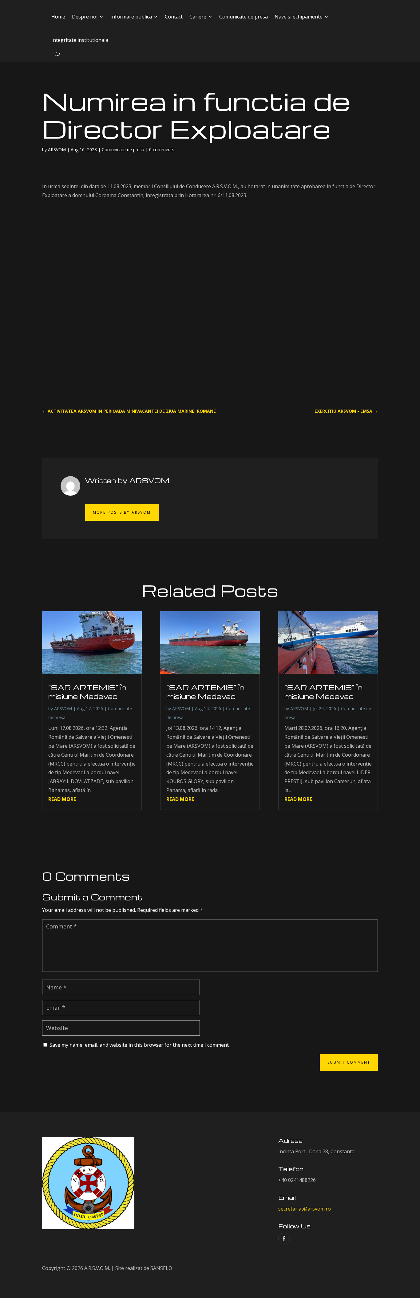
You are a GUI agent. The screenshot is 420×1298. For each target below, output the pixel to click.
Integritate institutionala (79, 40)
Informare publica (131, 16)
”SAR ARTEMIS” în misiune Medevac (87, 692)
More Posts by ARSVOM (122, 512)
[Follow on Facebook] (284, 1238)
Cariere (197, 16)
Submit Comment (348, 1062)
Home (58, 16)
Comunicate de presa (243, 16)
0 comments (161, 149)
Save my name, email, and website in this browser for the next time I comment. (140, 1044)
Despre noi (84, 16)
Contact (174, 16)
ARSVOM (57, 149)
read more (62, 799)
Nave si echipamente (299, 16)
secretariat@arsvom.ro (304, 1208)
